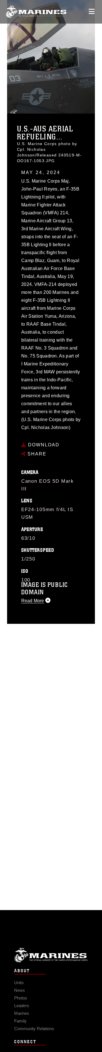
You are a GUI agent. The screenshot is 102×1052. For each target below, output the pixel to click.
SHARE (36, 453)
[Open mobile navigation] (91, 11)
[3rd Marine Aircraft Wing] (36, 12)
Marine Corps (51, 955)
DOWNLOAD (43, 444)
